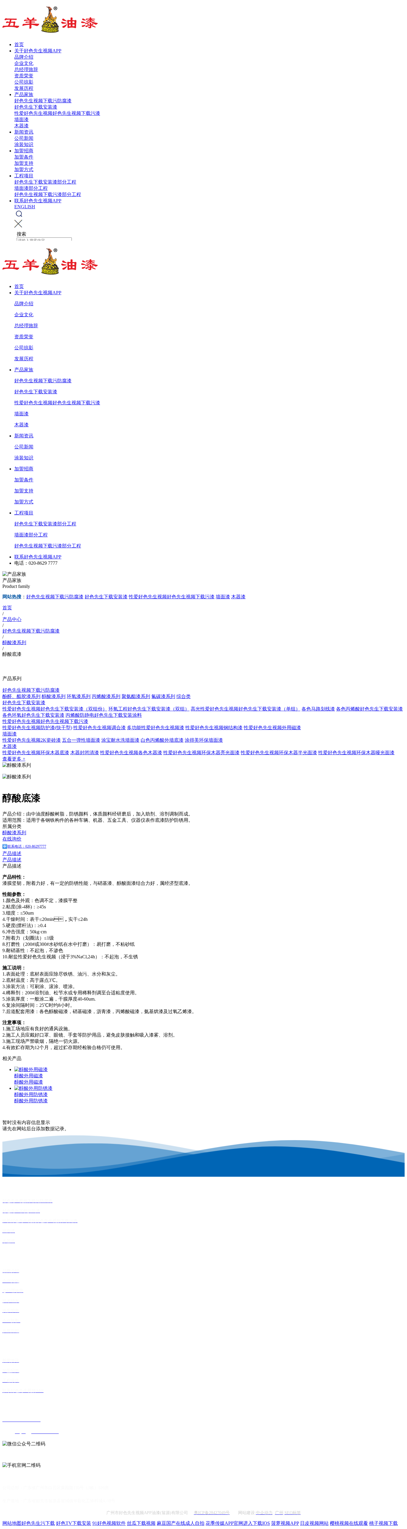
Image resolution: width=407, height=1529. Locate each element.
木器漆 (21, 125)
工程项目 (23, 175)
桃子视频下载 (383, 1523)
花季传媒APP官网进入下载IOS (238, 1523)
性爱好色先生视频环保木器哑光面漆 (356, 752)
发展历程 (23, 88)
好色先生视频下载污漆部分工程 (47, 194)
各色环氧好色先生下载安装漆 (33, 715)
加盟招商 (23, 150)
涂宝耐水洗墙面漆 (120, 740)
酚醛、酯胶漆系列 (21, 696)
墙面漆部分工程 (31, 188)
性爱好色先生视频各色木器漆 (131, 752)
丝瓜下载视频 (141, 1523)
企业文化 (23, 63)
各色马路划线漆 (318, 708)
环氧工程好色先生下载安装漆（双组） (148, 708)
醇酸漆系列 (54, 696)
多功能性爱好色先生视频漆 (155, 727)
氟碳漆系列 (163, 696)
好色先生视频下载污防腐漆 (43, 100)
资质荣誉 (23, 75)
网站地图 (11, 1523)
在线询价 (11, 838)
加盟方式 (23, 169)
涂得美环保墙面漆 (204, 740)
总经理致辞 (26, 69)
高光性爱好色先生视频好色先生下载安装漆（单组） (245, 708)
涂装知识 (23, 144)
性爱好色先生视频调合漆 (99, 727)
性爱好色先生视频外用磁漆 (272, 727)
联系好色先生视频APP (37, 200)
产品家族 (23, 94)
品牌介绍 (23, 57)
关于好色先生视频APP (37, 50)
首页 (19, 44)
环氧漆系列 (79, 696)
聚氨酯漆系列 (136, 696)
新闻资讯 (23, 131)
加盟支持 (23, 163)
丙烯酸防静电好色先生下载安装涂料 (104, 715)
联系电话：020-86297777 (26, 846)
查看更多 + (13, 758)
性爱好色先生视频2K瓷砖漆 (31, 740)
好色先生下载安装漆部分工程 (45, 181)
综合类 (183, 696)
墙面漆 (21, 119)
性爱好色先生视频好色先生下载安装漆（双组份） (54, 708)
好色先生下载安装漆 (35, 106)
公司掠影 (23, 81)
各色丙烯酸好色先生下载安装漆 (369, 708)
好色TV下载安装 (73, 1523)
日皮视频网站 (314, 1523)
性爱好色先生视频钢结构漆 (214, 727)
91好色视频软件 (109, 1523)
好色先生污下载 (38, 1523)
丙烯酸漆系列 (106, 696)
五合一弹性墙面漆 (81, 740)
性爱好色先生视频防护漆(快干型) (37, 727)
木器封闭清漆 (84, 752)
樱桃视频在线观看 (349, 1523)
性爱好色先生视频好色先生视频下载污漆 (57, 113)
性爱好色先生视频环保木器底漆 (35, 752)
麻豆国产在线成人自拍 (180, 1523)
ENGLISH (24, 206)
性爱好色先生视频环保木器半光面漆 (279, 752)
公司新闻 (23, 138)
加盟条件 (23, 156)
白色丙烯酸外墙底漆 (162, 740)
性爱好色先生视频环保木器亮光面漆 (201, 752)
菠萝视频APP (285, 1523)
